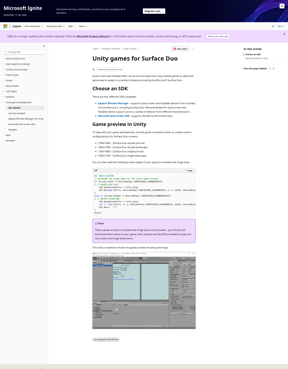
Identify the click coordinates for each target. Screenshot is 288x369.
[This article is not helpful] (273, 68)
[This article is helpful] (270, 68)
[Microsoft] (6, 26)
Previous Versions (111, 48)
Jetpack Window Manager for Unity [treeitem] (25, 118)
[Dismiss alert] (282, 6)
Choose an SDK (253, 54)
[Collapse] (44, 46)
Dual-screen (130, 48)
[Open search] (273, 26)
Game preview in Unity (256, 58)
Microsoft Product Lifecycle (93, 36)
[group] (144, 194)
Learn (96, 48)
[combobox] (24, 52)
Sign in (280, 26)
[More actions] (193, 48)
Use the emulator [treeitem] (17, 113)
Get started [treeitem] (14, 107)
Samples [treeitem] (12, 129)
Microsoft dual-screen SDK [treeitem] (21, 124)
